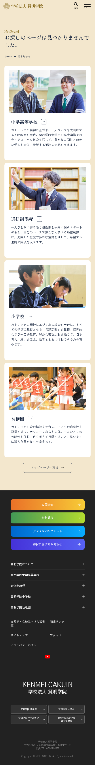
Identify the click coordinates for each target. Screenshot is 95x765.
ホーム (8, 56)
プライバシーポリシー (25, 645)
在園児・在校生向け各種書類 (28, 624)
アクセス (55, 635)
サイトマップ (19, 635)
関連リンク (57, 622)
